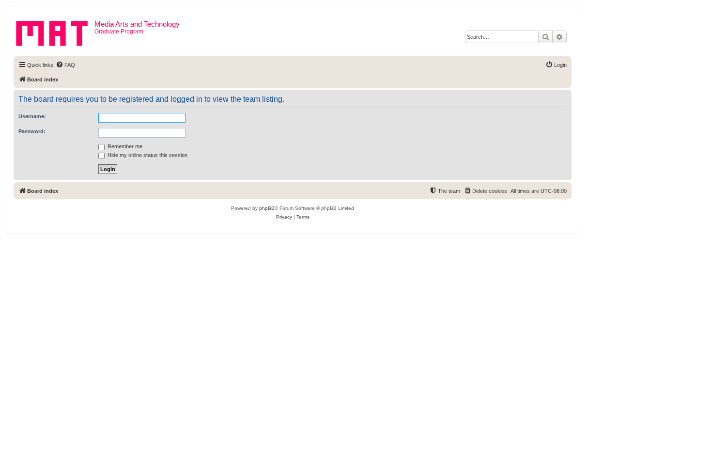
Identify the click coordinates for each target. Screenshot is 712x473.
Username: (32, 116)
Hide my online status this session (146, 155)
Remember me (124, 146)
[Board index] (55, 31)
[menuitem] (65, 65)
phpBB (267, 208)
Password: (32, 131)
